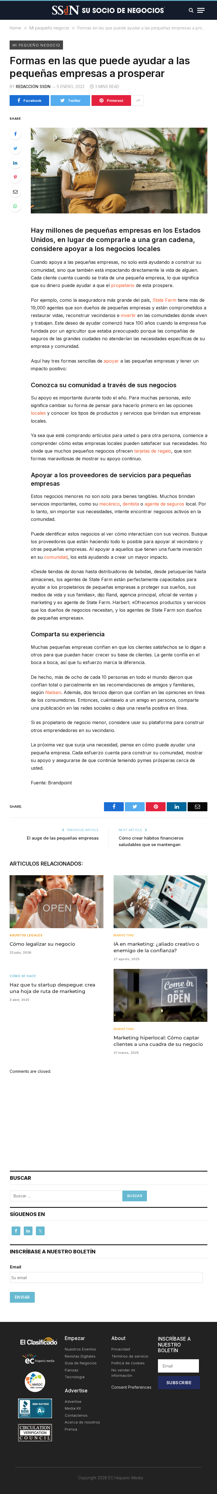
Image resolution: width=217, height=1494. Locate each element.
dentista (131, 504)
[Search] (191, 10)
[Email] (15, 191)
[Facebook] (15, 134)
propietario (122, 285)
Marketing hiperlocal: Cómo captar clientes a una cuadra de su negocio (158, 1041)
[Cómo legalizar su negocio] (56, 901)
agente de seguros (164, 504)
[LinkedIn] (15, 162)
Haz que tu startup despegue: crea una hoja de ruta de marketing (52, 988)
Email (15, 1266)
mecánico (109, 504)
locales (38, 413)
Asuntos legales (26, 935)
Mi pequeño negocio (36, 45)
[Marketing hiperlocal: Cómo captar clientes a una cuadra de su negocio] (160, 995)
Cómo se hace (23, 976)
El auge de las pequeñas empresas (63, 838)
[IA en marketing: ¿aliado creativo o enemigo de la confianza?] (160, 901)
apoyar (111, 361)
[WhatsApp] (15, 206)
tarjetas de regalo (152, 451)
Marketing (124, 935)
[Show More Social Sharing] (138, 100)
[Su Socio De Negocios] (108, 10)
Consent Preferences (131, 1387)
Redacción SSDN (33, 86)
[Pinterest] (15, 177)
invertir (128, 315)
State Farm (164, 300)
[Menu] (201, 10)
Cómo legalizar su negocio (42, 944)
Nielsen (53, 692)
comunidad (56, 557)
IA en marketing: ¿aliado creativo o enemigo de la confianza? (156, 947)
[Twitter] (15, 148)
